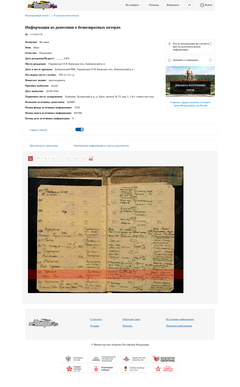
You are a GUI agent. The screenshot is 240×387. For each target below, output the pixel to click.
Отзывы (94, 325)
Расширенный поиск (36, 15)
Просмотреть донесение (44, 145)
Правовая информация (179, 325)
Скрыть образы (38, 129)
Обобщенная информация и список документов (101, 145)
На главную (132, 5)
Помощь (127, 325)
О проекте (96, 319)
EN (189, 5)
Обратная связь (131, 319)
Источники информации (180, 319)
